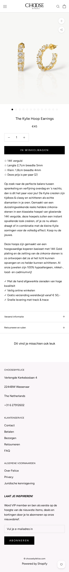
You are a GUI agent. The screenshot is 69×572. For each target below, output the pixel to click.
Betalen (9, 431)
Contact (9, 425)
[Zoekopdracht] (58, 6)
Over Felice (11, 470)
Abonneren (19, 540)
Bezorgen (10, 438)
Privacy (8, 477)
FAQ (7, 450)
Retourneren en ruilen (15, 327)
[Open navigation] (5, 6)
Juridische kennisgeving (19, 483)
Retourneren (12, 444)
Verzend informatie (14, 316)
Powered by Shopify (34, 563)
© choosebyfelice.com (34, 558)
